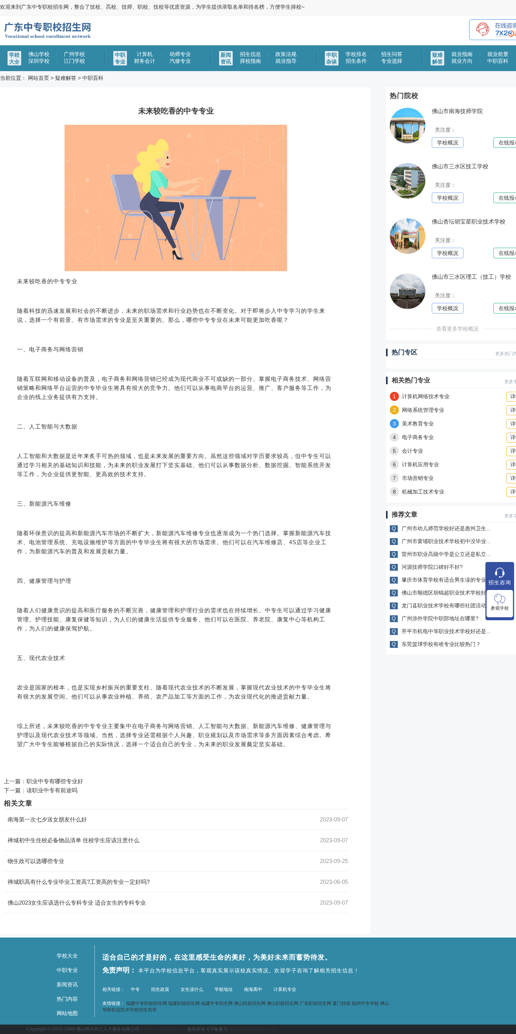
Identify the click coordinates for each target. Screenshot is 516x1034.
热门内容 (67, 999)
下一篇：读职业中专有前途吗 (40, 790)
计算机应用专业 (416, 464)
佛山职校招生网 (282, 1003)
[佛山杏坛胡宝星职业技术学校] (407, 252)
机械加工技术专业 (418, 492)
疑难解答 (65, 78)
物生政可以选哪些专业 (36, 861)
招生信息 (250, 54)
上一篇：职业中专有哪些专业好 (43, 781)
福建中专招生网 (217, 1003)
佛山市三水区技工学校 (460, 166)
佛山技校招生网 (250, 1003)
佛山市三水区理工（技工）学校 (471, 276)
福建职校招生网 (184, 1003)
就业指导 (286, 61)
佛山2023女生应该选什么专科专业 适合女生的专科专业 (77, 902)
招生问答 (391, 54)
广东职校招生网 (315, 1003)
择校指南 (250, 61)
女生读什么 (192, 989)
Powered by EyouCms (162, 1029)
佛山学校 (38, 54)
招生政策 (160, 989)
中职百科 (497, 61)
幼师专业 (180, 54)
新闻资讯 (67, 984)
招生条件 (356, 61)
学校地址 (224, 989)
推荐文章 (404, 514)
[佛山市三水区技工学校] (407, 197)
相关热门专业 (411, 380)
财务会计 (144, 61)
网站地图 (67, 1013)
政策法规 (286, 54)
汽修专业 (180, 61)
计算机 (145, 54)
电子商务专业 (413, 437)
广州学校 (74, 54)
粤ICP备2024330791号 (253, 1029)
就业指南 (462, 54)
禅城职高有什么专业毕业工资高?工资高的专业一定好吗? (79, 882)
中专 (135, 989)
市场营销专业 (413, 478)
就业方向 (462, 61)
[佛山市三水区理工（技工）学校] (407, 307)
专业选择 (391, 61)
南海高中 (253, 989)
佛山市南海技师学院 (457, 111)
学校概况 (447, 143)
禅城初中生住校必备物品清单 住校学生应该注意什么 (73, 840)
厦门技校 (341, 1003)
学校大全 (67, 956)
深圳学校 (38, 61)
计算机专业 (284, 989)
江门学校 (74, 61)
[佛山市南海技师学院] (407, 141)
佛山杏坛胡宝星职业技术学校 (468, 221)
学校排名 (356, 54)
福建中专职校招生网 (146, 1003)
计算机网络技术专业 (421, 396)
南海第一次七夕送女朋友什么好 (47, 819)
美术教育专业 (413, 424)
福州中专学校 (365, 1003)
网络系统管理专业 (418, 410)
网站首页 (38, 78)
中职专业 (67, 970)
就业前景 (497, 54)
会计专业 (408, 451)
